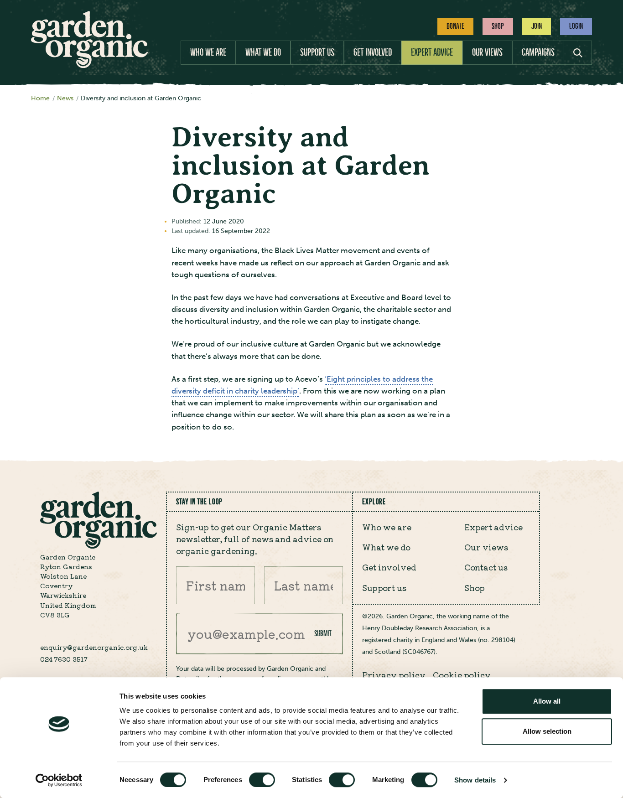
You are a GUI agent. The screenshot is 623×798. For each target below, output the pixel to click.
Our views (487, 52)
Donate (455, 26)
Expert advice (432, 52)
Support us (317, 52)
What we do (263, 52)
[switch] (262, 779)
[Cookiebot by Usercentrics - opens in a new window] (59, 780)
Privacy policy (394, 674)
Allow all (547, 701)
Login (576, 26)
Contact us (486, 567)
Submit (323, 633)
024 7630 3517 (64, 658)
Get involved (372, 52)
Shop (498, 26)
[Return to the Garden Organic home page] (89, 65)
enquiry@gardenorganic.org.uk (94, 647)
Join (536, 26)
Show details (475, 780)
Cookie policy (462, 674)
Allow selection (547, 731)
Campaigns (538, 52)
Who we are (208, 52)
